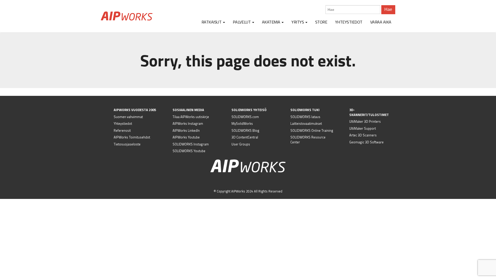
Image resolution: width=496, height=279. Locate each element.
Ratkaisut (212, 22)
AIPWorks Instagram (188, 123)
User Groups (240, 144)
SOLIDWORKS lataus (305, 116)
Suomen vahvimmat (128, 116)
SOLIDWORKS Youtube (189, 150)
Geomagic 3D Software (366, 142)
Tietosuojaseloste (127, 144)
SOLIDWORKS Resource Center (308, 140)
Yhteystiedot (348, 22)
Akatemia (271, 22)
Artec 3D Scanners (363, 135)
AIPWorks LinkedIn (186, 130)
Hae (388, 9)
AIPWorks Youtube (186, 137)
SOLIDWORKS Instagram (191, 144)
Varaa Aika (380, 22)
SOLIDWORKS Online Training (311, 130)
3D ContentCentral (244, 137)
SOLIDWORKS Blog (245, 130)
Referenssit (122, 130)
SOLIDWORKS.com (245, 116)
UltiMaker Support (362, 128)
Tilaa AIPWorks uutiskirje (191, 116)
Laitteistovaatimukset (306, 123)
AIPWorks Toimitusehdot (132, 137)
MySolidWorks (242, 123)
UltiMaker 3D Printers (365, 121)
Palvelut (242, 22)
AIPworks (126, 16)
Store (321, 22)
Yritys (298, 22)
